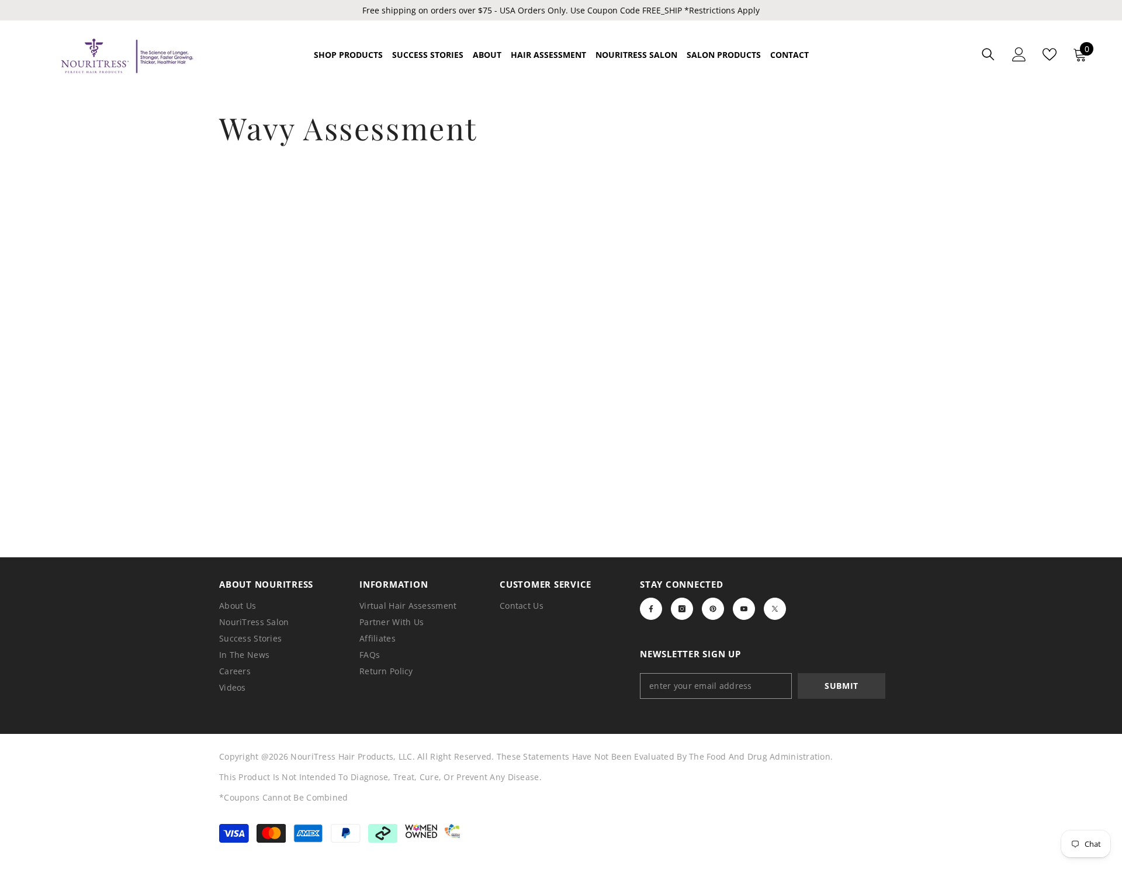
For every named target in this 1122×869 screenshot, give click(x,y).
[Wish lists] (1050, 54)
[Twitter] (775, 609)
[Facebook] (651, 609)
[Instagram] (682, 609)
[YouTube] (744, 609)
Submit (841, 685)
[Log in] (1019, 54)
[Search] (988, 54)
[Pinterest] (713, 609)
